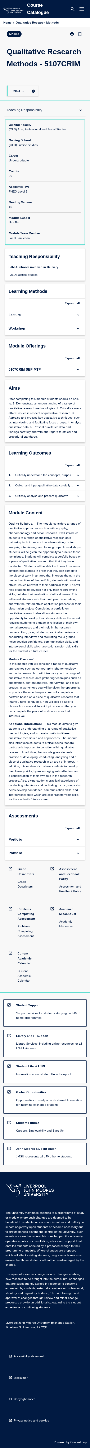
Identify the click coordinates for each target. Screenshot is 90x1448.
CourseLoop (78, 1442)
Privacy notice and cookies (31, 1420)
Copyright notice (24, 1399)
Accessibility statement (29, 1356)
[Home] (13, 11)
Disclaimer (21, 1377)
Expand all (72, 303)
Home (7, 22)
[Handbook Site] (29, 1191)
